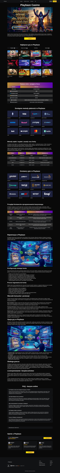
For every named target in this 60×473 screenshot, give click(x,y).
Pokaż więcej (30, 452)
